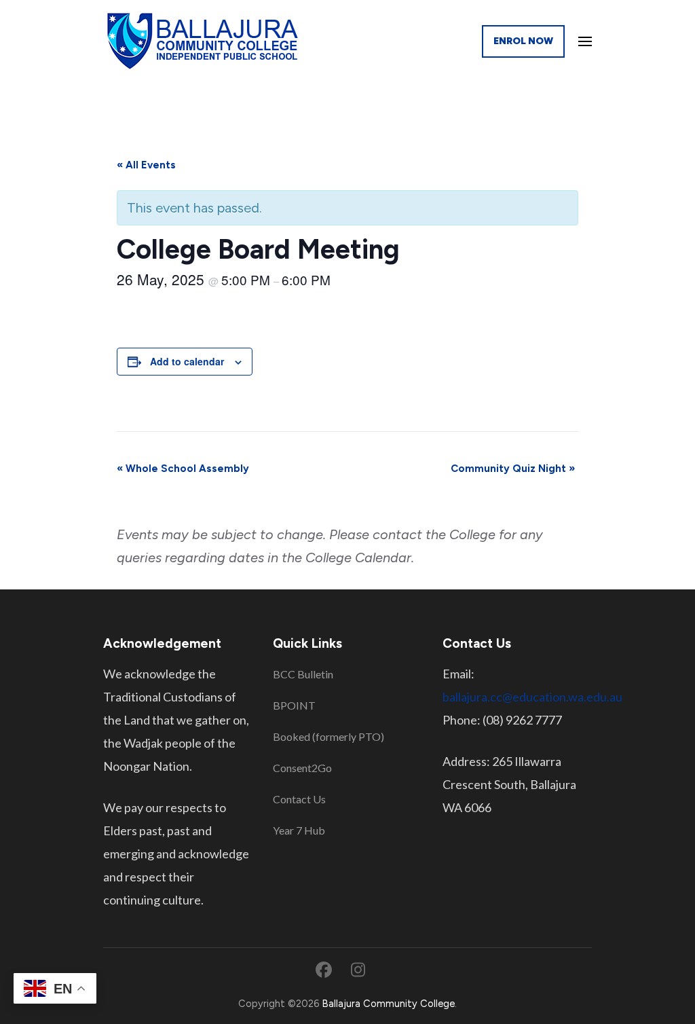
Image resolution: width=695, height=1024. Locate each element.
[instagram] (358, 970)
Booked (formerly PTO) (328, 736)
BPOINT (294, 705)
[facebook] (324, 970)
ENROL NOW (523, 41)
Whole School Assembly (183, 468)
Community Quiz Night (513, 468)
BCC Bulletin (303, 674)
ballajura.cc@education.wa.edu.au (532, 696)
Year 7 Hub (299, 830)
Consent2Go (302, 767)
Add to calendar (187, 361)
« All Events (146, 165)
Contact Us (299, 798)
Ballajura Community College (388, 1004)
